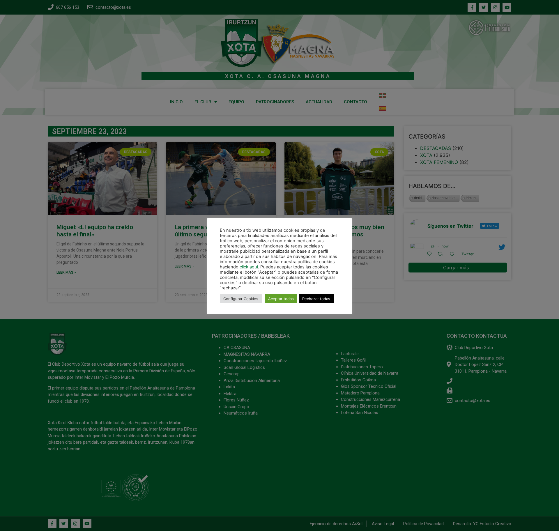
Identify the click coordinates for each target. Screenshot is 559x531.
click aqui (249, 267)
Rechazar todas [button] (316, 298)
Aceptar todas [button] (281, 298)
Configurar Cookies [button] (240, 298)
